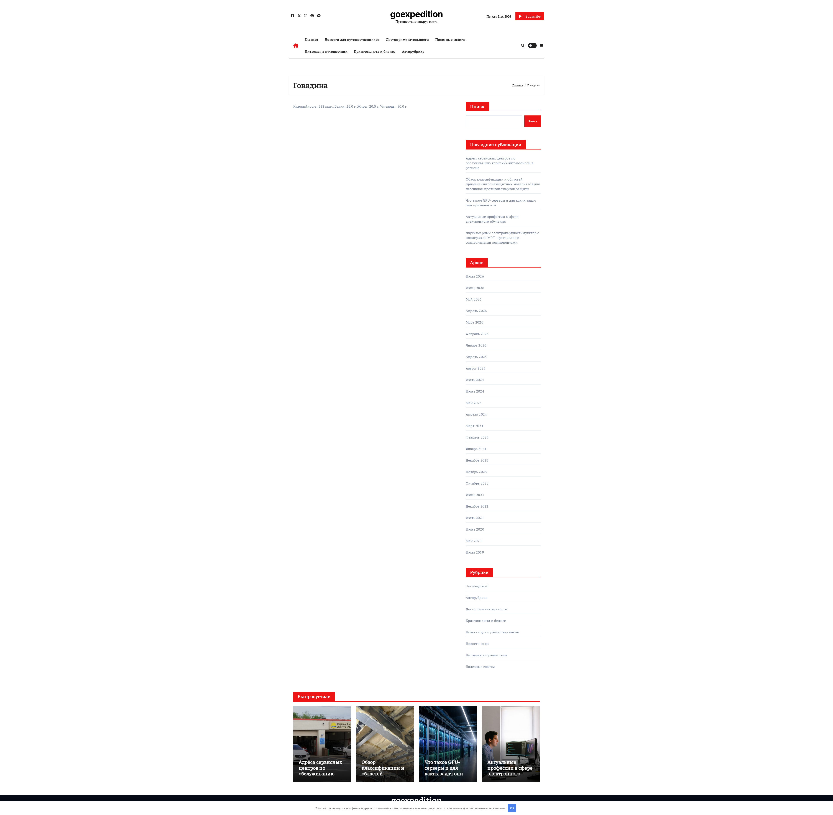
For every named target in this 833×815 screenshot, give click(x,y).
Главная (311, 39)
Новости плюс (477, 643)
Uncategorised (477, 586)
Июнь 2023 (475, 494)
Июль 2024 (475, 379)
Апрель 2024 (476, 414)
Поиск (477, 106)
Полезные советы (450, 39)
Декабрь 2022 (477, 506)
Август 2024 (475, 368)
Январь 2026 (476, 345)
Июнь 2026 (475, 287)
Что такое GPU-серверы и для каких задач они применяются (444, 770)
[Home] (296, 46)
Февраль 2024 (477, 437)
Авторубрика (413, 51)
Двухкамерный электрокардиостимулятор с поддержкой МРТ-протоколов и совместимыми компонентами (502, 237)
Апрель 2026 (476, 310)
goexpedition (416, 14)
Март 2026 (474, 322)
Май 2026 (474, 299)
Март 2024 (474, 425)
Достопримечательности (407, 39)
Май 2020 (474, 540)
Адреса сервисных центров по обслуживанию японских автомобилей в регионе (499, 163)
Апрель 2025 (476, 356)
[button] (541, 46)
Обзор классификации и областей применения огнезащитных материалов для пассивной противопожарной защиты (503, 184)
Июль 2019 (475, 552)
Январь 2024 (476, 448)
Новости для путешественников (352, 39)
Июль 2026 (475, 276)
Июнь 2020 (475, 529)
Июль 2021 (475, 517)
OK (512, 808)
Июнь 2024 (475, 391)
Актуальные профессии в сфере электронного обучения (492, 219)
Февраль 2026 (477, 333)
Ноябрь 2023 (476, 471)
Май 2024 (474, 402)
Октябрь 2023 (477, 483)
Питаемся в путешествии (326, 51)
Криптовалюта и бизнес (374, 51)
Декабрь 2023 (477, 460)
